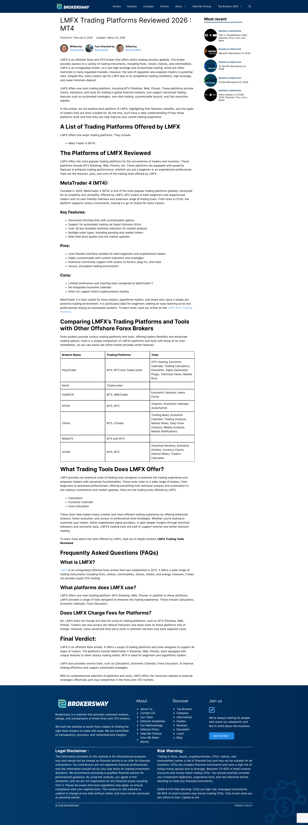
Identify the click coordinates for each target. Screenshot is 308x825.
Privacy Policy (244, 805)
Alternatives (184, 717)
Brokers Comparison (230, 31)
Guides (117, 6)
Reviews (132, 6)
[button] (249, 6)
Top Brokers (184, 709)
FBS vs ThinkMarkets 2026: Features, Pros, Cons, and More (233, 38)
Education (183, 729)
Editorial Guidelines (152, 721)
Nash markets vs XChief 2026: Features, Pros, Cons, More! (233, 97)
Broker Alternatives (230, 49)
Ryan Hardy (101, 49)
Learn (180, 733)
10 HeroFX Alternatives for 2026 (232, 67)
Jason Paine (77, 49)
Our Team (146, 717)
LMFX (64, 570)
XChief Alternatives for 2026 (233, 82)
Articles (164, 6)
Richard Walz (133, 49)
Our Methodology (151, 725)
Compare (148, 6)
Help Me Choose (202, 6)
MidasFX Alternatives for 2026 (234, 53)
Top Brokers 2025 (228, 6)
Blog (179, 737)
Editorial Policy (149, 729)
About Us (146, 709)
